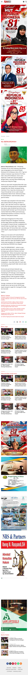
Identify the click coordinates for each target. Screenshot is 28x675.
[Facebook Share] (14, 322)
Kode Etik (20, 669)
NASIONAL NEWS (17, 671)
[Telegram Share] (23, 322)
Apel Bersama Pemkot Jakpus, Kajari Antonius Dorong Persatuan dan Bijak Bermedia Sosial (12, 302)
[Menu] (2, 1)
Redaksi (5, 144)
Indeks (19, 667)
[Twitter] (10, 663)
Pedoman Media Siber (11, 669)
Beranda (9, 667)
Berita (2, 139)
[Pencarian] (26, 2)
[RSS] (21, 663)
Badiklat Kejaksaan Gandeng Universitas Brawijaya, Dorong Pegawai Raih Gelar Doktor (13, 306)
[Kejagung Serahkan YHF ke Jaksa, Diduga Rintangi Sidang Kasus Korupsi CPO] (7, 359)
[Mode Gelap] (24, 2)
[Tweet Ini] (17, 322)
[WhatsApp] (18, 663)
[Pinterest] (13, 663)
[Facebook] (7, 663)
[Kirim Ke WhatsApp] (26, 322)
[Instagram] (15, 663)
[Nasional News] (7, 1)
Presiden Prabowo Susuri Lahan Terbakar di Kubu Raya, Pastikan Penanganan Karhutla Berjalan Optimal (13, 310)
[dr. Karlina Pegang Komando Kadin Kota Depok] (21, 359)
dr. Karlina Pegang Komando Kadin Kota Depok (12, 316)
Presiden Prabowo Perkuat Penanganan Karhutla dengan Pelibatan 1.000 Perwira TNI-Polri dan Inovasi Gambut (13, 299)
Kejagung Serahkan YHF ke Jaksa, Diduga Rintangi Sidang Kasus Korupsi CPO (13, 314)
